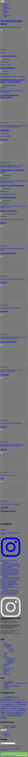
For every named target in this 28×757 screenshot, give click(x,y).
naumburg (8, 182)
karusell (15, 370)
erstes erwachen (22, 337)
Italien (17, 219)
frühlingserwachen (5, 337)
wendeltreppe (16, 504)
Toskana (21, 219)
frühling (8, 338)
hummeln (3, 207)
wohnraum (17, 308)
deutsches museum (17, 90)
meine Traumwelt (11, 194)
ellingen (3, 446)
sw (21, 446)
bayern (2, 90)
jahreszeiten (13, 337)
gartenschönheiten (8, 68)
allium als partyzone (9, 211)
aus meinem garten (8, 197)
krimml (8, 279)
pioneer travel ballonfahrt (10, 126)
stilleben (12, 423)
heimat (5, 9)
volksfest (9, 371)
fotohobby (6, 7)
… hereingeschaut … (9, 56)
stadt (13, 182)
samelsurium (7, 15)
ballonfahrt (5, 130)
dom (21, 180)
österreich (16, 279)
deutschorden (21, 444)
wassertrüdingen (16, 166)
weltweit (6, 653)
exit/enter (14, 248)
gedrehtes (4, 507)
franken (2, 444)
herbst (16, 704)
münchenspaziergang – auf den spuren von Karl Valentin (13, 81)
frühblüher (3, 338)
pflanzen (9, 166)
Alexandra (6, 725)
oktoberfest (3, 371)
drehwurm (9, 504)
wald (6, 715)
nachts (5, 12)
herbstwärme (10, 660)
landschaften (7, 125)
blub (8, 248)
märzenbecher (14, 338)
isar (23, 90)
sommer (8, 92)
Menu (2, 1)
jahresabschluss (5, 706)
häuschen (11, 308)
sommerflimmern (11, 661)
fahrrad (8, 423)
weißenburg (17, 715)
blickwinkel (6, 4)
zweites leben (18, 423)
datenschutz (6, 735)
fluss (5, 475)
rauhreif (21, 708)
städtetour (19, 712)
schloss (11, 446)
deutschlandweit (5, 180)
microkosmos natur (8, 206)
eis (20, 699)
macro (8, 64)
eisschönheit (23, 699)
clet (10, 248)
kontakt (5, 732)
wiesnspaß (5, 375)
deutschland (15, 444)
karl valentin (8, 76)
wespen (8, 207)
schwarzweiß (17, 446)
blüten (11, 165)
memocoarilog (4, 750)
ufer (10, 475)
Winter (18, 126)
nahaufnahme (9, 708)
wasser (5, 17)
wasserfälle (22, 279)
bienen (17, 206)
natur (5, 14)
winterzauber (16, 125)
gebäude (25, 180)
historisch (3, 182)
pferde (17, 708)
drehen (5, 504)
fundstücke (6, 308)
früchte (25, 702)
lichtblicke (6, 11)
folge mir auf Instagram (6, 619)
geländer (12, 704)
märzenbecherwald (8, 342)
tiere (15, 206)
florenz (13, 219)
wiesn (13, 371)
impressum (6, 734)
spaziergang (21, 710)
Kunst (18, 248)
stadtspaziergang (21, 76)
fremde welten (7, 8)
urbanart (3, 249)
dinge (5, 5)
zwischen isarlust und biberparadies (9, 96)
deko (4, 423)
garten (2, 64)
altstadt (17, 180)
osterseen (4, 139)
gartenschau (20, 165)
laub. (19, 706)
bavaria (10, 370)
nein (4, 755)
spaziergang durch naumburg (12, 185)
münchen (3, 76)
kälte (9, 706)
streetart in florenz (8, 253)
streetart (22, 248)
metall (21, 706)
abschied (2, 697)
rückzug (25, 708)
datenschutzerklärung (11, 755)
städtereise (11, 713)
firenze (9, 219)
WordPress (9, 748)
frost (22, 702)
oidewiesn (19, 370)
